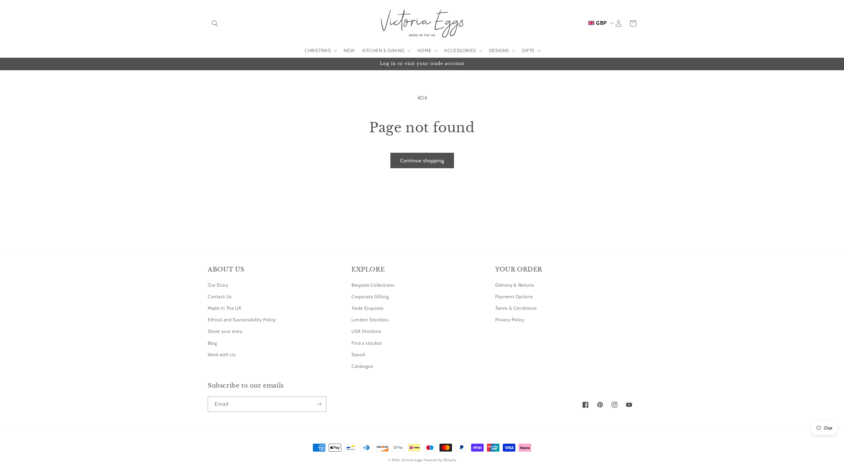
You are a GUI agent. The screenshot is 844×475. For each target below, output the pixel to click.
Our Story (218, 285)
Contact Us (220, 297)
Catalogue (362, 366)
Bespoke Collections (372, 285)
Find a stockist (366, 343)
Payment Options (514, 297)
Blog (212, 343)
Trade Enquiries (367, 308)
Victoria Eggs (412, 460)
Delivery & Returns (514, 285)
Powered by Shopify (440, 460)
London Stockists (370, 320)
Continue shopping (422, 161)
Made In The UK (224, 308)
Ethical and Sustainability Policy (242, 320)
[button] (215, 23)
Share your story (225, 331)
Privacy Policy (509, 320)
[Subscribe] (319, 404)
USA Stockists (366, 331)
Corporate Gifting (370, 297)
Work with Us (222, 355)
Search (358, 355)
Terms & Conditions (516, 308)
